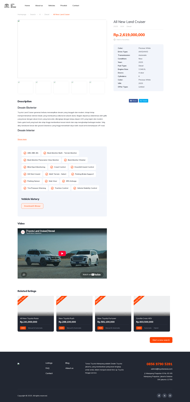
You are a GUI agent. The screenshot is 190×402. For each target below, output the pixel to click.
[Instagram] (170, 395)
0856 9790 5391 (159, 364)
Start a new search (161, 340)
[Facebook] (159, 395)
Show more (22, 139)
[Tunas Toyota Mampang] (10, 5)
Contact (75, 5)
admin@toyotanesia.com (161, 369)
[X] (164, 395)
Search (33, 14)
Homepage (22, 14)
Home (27, 5)
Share (134, 101)
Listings (49, 363)
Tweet (144, 101)
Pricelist (63, 5)
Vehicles (51, 5)
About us (39, 5)
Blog (67, 363)
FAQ (47, 368)
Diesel (46, 14)
